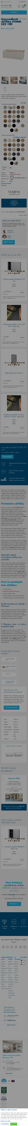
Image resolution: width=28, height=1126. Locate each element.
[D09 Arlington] (22, 107)
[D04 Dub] (9, 107)
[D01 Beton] (5, 107)
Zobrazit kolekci (7, 456)
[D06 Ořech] (18, 140)
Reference (16, 977)
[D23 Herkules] (9, 116)
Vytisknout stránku (22, 19)
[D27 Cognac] (5, 121)
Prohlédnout (13, 903)
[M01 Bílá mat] (18, 125)
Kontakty (3, 961)
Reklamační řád (4, 972)
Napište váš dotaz (11, 1025)
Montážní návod (8, 771)
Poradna (10, 961)
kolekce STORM (15, 493)
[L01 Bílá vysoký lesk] (22, 121)
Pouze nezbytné (5, 1124)
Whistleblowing (11, 993)
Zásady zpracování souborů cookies (4, 986)
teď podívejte (11, 894)
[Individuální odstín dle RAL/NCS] (16, 130)
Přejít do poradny (8, 242)
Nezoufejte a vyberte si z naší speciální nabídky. (14, 203)
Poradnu (19, 632)
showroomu (7, 640)
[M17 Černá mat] (12, 130)
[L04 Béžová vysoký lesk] (9, 159)
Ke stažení (10, 979)
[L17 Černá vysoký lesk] (14, 125)
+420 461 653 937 (7, 1)
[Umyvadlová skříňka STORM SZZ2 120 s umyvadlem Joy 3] (23, 80)
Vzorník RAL (10, 990)
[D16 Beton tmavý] (9, 112)
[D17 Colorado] (14, 112)
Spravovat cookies (5, 1121)
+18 (14, 366)
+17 (14, 275)
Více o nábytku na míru (11, 707)
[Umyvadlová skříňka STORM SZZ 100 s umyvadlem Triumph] (14, 80)
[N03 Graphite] (14, 121)
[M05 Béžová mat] (22, 125)
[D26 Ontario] (22, 116)
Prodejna (10, 977)
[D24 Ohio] (14, 116)
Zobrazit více (12, 98)
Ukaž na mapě (8, 1073)
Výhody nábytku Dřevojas (16, 968)
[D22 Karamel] (5, 116)
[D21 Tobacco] (22, 112)
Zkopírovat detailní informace (6, 184)
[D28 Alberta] (9, 121)
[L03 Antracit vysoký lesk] (5, 125)
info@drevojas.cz (11, 1020)
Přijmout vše (13, 1124)
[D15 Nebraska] (5, 112)
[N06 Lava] (18, 121)
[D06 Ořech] (18, 107)
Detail (22, 292)
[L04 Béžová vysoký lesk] (9, 125)
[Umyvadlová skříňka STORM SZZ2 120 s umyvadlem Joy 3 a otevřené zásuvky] (5, 80)
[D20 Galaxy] (18, 112)
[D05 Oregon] (14, 107)
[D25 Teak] (18, 116)
